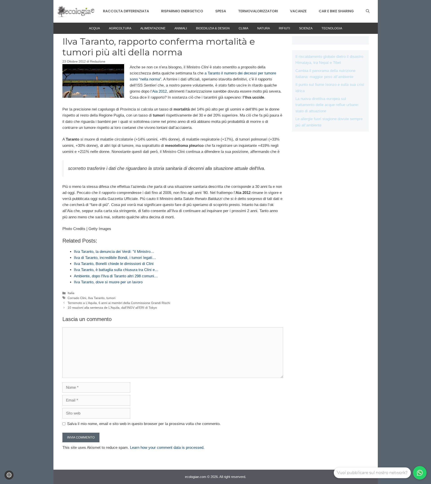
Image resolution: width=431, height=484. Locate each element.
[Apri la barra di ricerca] (368, 11)
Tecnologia (331, 28)
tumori (110, 298)
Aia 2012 (159, 91)
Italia (71, 293)
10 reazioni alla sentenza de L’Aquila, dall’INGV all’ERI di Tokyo (112, 307)
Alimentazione (152, 28)
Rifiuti (284, 28)
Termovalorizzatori (258, 11)
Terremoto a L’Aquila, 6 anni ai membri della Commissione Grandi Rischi (119, 303)
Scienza (305, 28)
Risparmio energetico (182, 11)
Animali (180, 28)
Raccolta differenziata (126, 11)
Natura (263, 28)
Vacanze (298, 11)
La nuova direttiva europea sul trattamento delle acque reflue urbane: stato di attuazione (327, 105)
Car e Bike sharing (336, 11)
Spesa (220, 11)
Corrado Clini (77, 298)
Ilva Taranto (96, 298)
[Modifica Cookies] (8, 475)
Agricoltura (120, 28)
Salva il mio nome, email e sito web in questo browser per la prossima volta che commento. (144, 424)
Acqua (94, 28)
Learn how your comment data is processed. (167, 447)
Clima (243, 28)
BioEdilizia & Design (213, 28)
